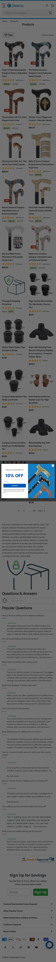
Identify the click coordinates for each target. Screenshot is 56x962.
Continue (15, 486)
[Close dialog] (53, 465)
